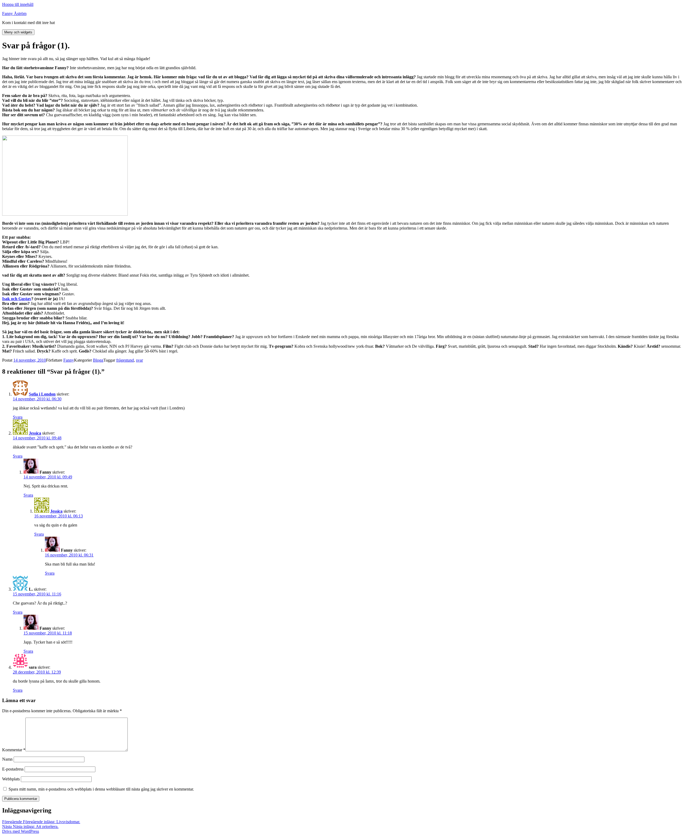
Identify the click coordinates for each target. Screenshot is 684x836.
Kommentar (13, 750)
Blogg (98, 360)
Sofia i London (42, 394)
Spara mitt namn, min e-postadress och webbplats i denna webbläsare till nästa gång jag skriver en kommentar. (101, 789)
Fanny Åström (14, 13)
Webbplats (11, 779)
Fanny (68, 360)
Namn (7, 759)
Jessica (35, 433)
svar (139, 360)
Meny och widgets (18, 32)
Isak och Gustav (16, 298)
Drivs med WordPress (20, 831)
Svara (17, 417)
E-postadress (13, 769)
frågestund (125, 360)
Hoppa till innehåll (17, 4)
